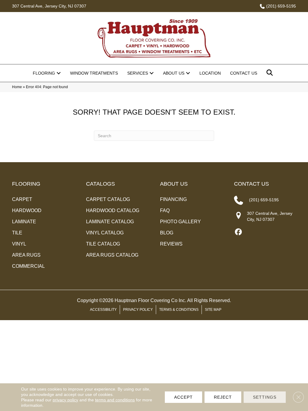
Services (137, 73)
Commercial (28, 266)
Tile (17, 232)
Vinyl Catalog (105, 232)
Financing (173, 199)
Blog (166, 232)
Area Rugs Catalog (112, 255)
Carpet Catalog (108, 199)
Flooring (44, 73)
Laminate (24, 221)
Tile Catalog (103, 243)
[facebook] (238, 232)
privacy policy (65, 399)
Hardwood (27, 210)
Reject (223, 397)
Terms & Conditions (179, 309)
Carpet (22, 199)
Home (17, 87)
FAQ (165, 210)
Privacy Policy (138, 309)
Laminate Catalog (110, 221)
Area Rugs (26, 255)
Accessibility (103, 309)
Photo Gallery (180, 221)
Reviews (171, 243)
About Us (173, 73)
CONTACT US (251, 184)
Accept (183, 397)
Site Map (213, 309)
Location (210, 73)
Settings (264, 397)
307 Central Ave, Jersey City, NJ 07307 (49, 6)
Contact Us (243, 73)
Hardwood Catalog (112, 210)
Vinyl (19, 243)
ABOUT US (174, 184)
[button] (58, 73)
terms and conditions (115, 399)
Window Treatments (94, 73)
